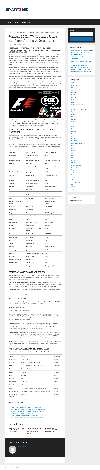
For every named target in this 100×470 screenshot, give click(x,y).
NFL (72, 158)
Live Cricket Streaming (78, 143)
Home (9, 22)
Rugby (73, 170)
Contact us (26, 22)
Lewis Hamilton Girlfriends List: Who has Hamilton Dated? (53, 429)
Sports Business (76, 175)
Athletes (73, 83)
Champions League (77, 104)
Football (73, 119)
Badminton (74, 85)
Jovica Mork (13, 44)
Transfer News (75, 182)
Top (72, 179)
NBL (72, 155)
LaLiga (73, 138)
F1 (72, 116)
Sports (73, 172)
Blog (72, 99)
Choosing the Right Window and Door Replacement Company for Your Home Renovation (82, 52)
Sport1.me (7, 467)
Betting (73, 97)
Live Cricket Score (76, 141)
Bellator (73, 95)
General (73, 124)
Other (73, 162)
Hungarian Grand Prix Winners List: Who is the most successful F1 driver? (34, 430)
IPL (72, 133)
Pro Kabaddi (75, 167)
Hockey (73, 131)
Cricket (73, 107)
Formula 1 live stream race (44, 332)
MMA (72, 148)
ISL (72, 136)
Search (72, 30)
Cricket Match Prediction (78, 109)
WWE (16, 22)
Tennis (73, 177)
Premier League (76, 165)
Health (73, 129)
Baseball (73, 90)
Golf (72, 126)
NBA (72, 153)
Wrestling (74, 187)
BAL (72, 87)
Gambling (74, 121)
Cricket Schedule (76, 112)
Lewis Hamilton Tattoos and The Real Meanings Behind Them (16, 429)
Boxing (73, 102)
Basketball (74, 92)
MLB (72, 146)
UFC (72, 184)
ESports (73, 114)
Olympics (74, 160)
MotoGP (73, 150)
